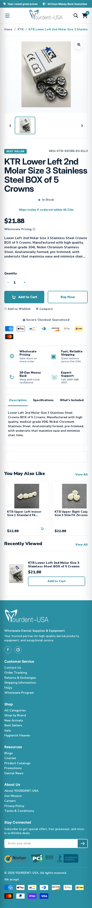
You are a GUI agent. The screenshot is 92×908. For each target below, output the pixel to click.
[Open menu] (7, 15)
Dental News (13, 773)
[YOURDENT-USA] (46, 15)
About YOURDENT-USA (21, 791)
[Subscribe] (82, 843)
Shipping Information (20, 683)
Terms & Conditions (19, 811)
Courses (10, 758)
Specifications (43, 400)
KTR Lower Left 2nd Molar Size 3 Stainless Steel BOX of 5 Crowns (54, 564)
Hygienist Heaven (17, 735)
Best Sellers (13, 725)
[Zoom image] (78, 44)
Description (18, 400)
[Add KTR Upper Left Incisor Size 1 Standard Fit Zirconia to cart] (42, 528)
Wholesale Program (19, 693)
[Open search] (76, 15)
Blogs (8, 753)
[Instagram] (18, 649)
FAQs (8, 688)
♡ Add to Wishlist (17, 309)
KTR (21, 29)
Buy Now (68, 297)
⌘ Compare (44, 309)
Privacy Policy (14, 806)
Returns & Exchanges (20, 678)
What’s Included (72, 400)
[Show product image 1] (25, 125)
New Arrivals (13, 720)
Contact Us (12, 668)
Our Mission (13, 796)
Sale (7, 730)
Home (8, 29)
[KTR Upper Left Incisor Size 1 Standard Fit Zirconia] (26, 495)
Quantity (10, 273)
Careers (10, 801)
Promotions (13, 768)
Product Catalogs (17, 763)
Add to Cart (56, 581)
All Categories (15, 710)
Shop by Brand (15, 715)
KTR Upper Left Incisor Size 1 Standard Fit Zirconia (24, 513)
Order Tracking (15, 673)
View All (81, 475)
